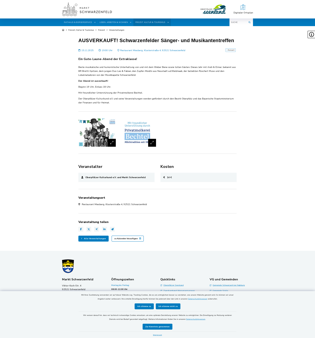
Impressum (157, 335)
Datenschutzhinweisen (197, 299)
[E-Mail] (112, 229)
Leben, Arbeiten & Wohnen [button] (114, 22)
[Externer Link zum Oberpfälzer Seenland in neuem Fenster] (213, 9)
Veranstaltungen (116, 30)
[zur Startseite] (87, 9)
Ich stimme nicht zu (168, 306)
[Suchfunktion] (249, 22)
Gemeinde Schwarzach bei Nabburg (229, 285)
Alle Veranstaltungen (94, 238)
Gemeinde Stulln (220, 290)
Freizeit (101, 30)
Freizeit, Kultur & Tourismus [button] (150, 22)
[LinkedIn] (104, 229)
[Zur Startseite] (63, 30)
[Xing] (96, 229)
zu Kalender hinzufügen (126, 238)
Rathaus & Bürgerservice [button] (78, 22)
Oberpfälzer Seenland (173, 285)
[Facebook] (80, 229)
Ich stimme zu (144, 306)
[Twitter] (88, 229)
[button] (311, 34)
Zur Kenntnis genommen (157, 326)
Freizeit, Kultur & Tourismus (81, 30)
